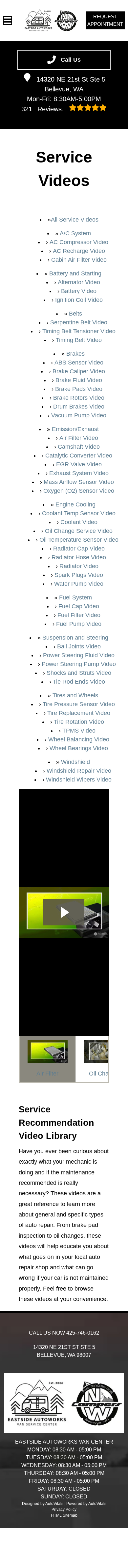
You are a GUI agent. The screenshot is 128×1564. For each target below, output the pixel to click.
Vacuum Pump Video (78, 415)
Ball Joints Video (79, 646)
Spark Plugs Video (78, 575)
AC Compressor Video (79, 242)
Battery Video (78, 291)
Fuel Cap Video (78, 606)
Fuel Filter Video (78, 615)
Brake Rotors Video (78, 398)
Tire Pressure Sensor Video (79, 704)
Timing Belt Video (79, 340)
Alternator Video (79, 282)
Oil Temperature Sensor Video (78, 539)
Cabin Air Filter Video (79, 259)
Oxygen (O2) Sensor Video (78, 491)
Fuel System (75, 597)
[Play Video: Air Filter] (63, 912)
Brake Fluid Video (78, 380)
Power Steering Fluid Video (79, 655)
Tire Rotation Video (79, 722)
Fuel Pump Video (78, 624)
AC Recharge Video (79, 251)
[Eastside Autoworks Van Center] (51, 21)
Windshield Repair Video (79, 770)
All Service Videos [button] (74, 219)
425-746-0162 (82, 1333)
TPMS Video (79, 730)
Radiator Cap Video (79, 548)
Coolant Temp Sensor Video (79, 513)
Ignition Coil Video (79, 300)
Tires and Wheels (75, 695)
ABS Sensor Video (78, 362)
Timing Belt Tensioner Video (79, 331)
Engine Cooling (75, 504)
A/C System (75, 233)
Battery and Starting (75, 273)
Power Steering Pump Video (79, 664)
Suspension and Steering (75, 637)
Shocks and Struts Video (79, 673)
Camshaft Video (79, 446)
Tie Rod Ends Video (79, 681)
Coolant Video (78, 522)
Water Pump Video (78, 584)
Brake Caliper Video (79, 371)
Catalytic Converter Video (78, 455)
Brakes (75, 353)
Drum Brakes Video (78, 406)
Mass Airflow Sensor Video (79, 482)
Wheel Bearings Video (79, 748)
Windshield (75, 762)
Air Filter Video (78, 438)
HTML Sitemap (64, 1515)
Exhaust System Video (79, 473)
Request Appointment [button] (105, 20)
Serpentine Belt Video (78, 322)
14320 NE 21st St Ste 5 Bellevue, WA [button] (70, 84)
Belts (75, 313)
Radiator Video (78, 566)
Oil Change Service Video (79, 531)
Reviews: (43, 109)
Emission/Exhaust (75, 429)
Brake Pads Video (78, 389)
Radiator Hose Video (79, 557)
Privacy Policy (64, 1509)
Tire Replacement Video (78, 713)
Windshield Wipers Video (79, 779)
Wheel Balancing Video (78, 739)
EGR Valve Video (79, 464)
